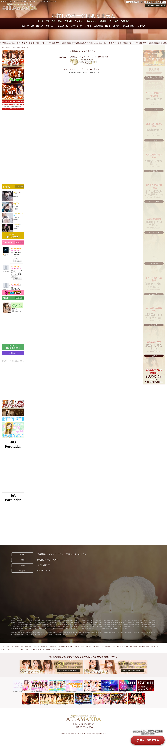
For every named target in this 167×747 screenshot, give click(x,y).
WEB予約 (125, 21)
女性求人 (115, 26)
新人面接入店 (63, 26)
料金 (60, 21)
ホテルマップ (76, 26)
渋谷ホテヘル (13, 346)
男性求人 (41, 649)
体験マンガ (91, 21)
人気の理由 (98, 26)
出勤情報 (102, 21)
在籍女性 (68, 21)
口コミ (107, 26)
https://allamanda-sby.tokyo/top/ (83, 72)
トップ (40, 21)
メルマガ (141, 26)
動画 (23, 26)
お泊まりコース (6, 649)
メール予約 (113, 21)
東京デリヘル (13, 234)
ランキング (79, 21)
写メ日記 (30, 26)
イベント (88, 26)
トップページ (5, 646)
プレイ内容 (50, 21)
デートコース (155, 646)
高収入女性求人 (129, 26)
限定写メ (39, 26)
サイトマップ (57, 649)
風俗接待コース (143, 646)
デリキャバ (50, 26)
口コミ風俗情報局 (13, 237)
